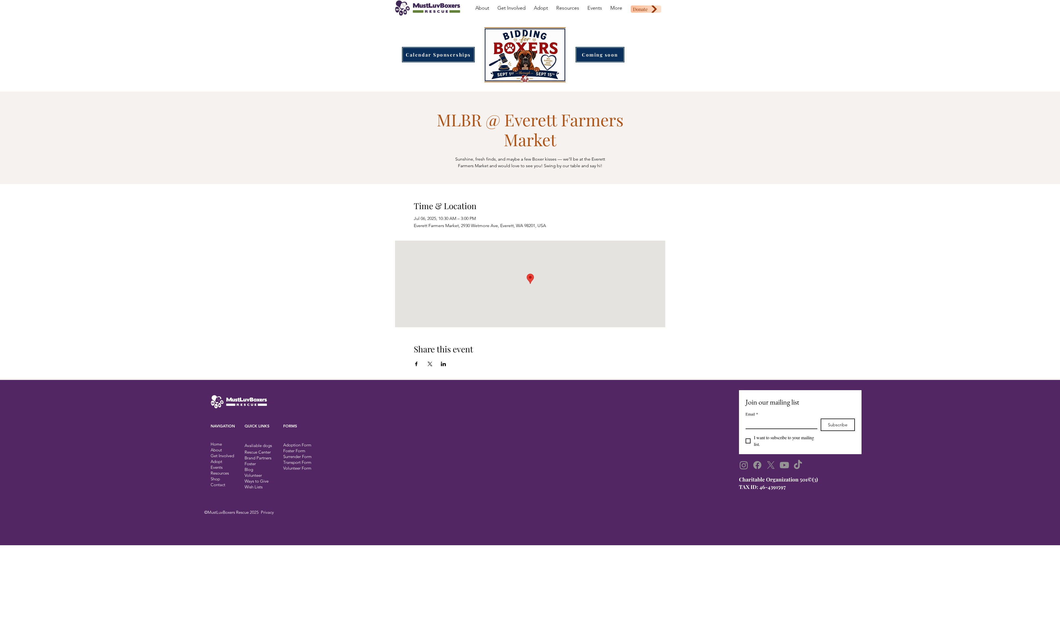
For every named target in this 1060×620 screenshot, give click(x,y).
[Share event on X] (430, 364)
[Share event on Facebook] (416, 364)
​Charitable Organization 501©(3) (778, 479)
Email (752, 414)
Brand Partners (258, 458)
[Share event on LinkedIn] (443, 364)
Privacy (267, 512)
